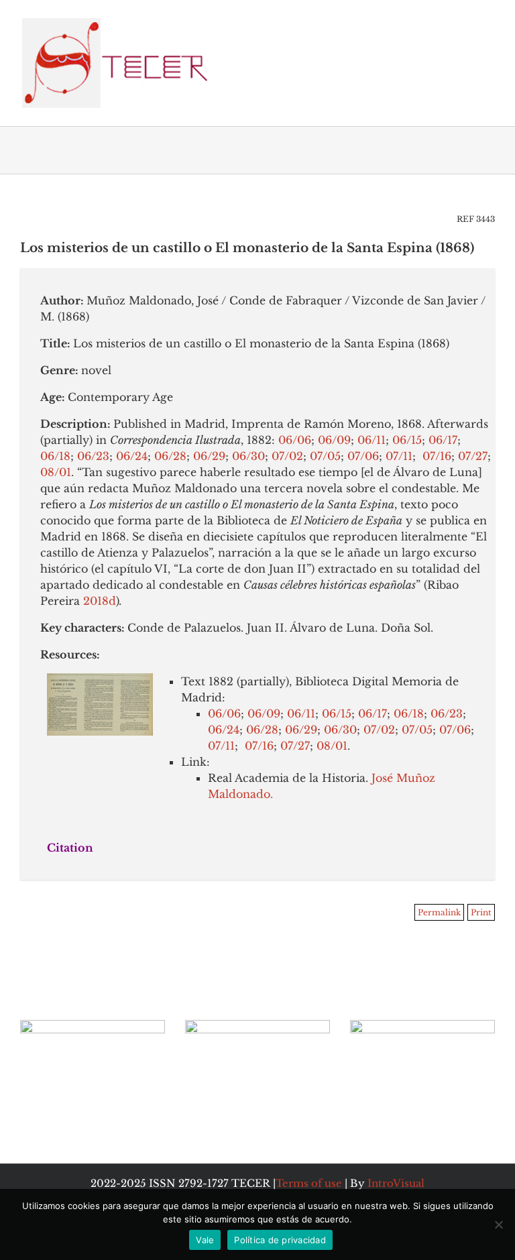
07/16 (435, 456)
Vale (205, 1240)
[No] (498, 1224)
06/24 (132, 456)
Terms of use (309, 1183)
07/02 (287, 456)
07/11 (397, 456)
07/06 (363, 456)
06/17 (442, 440)
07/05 (325, 456)
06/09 (334, 440)
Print (481, 912)
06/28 (170, 456)
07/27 (473, 456)
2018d (99, 601)
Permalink (439, 912)
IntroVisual (395, 1183)
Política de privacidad (280, 1240)
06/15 (407, 440)
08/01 (55, 472)
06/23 (93, 456)
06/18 (55, 456)
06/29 (209, 456)
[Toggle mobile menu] (489, 20)
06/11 (371, 440)
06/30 (248, 456)
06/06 (293, 440)
